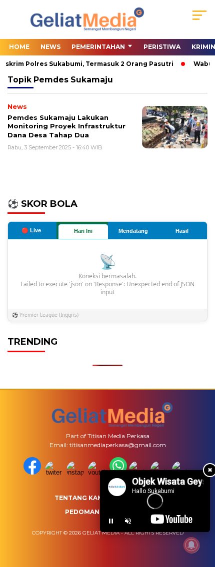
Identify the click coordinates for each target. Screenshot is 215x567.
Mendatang (133, 231)
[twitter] (54, 472)
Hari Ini (83, 231)
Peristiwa (162, 46)
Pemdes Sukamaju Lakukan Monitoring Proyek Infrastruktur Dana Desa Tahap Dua (67, 126)
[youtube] (98, 472)
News (50, 46)
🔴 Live (31, 230)
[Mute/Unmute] (128, 521)
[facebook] (33, 472)
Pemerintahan (98, 46)
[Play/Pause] (111, 521)
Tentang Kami (80, 498)
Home (19, 46)
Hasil (182, 231)
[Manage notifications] (192, 545)
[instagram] (76, 472)
